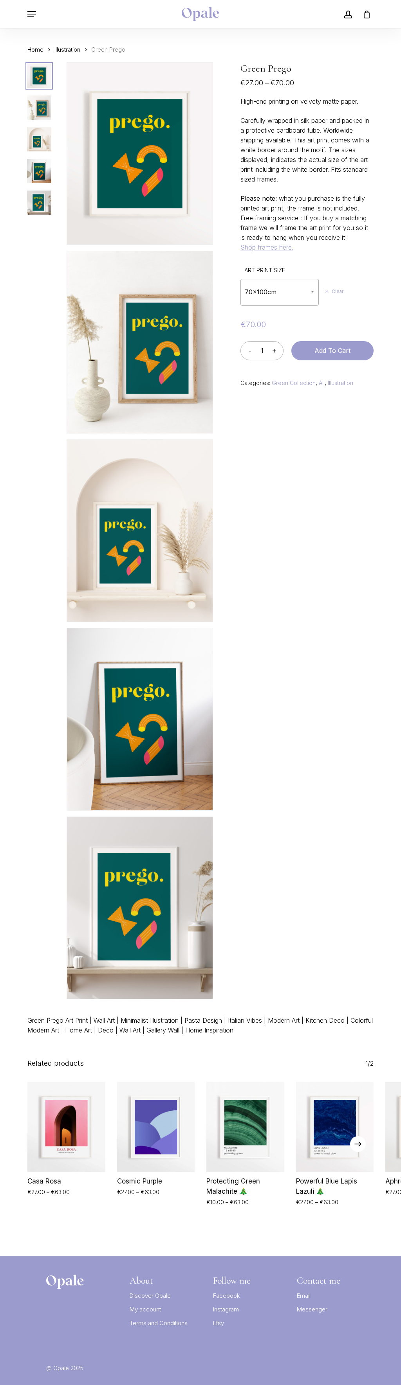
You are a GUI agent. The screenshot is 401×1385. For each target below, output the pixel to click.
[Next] (358, 1144)
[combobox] (279, 292)
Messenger (312, 1309)
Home (35, 49)
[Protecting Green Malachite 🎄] (245, 1127)
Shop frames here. (266, 247)
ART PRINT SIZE (264, 270)
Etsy (218, 1323)
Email (304, 1295)
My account (145, 1309)
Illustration (67, 49)
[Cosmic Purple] (156, 1127)
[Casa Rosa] (66, 1127)
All (322, 383)
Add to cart (332, 350)
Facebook (226, 1295)
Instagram (226, 1309)
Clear (337, 291)
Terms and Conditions (159, 1323)
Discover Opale (150, 1295)
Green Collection (294, 383)
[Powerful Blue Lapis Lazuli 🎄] (335, 1127)
